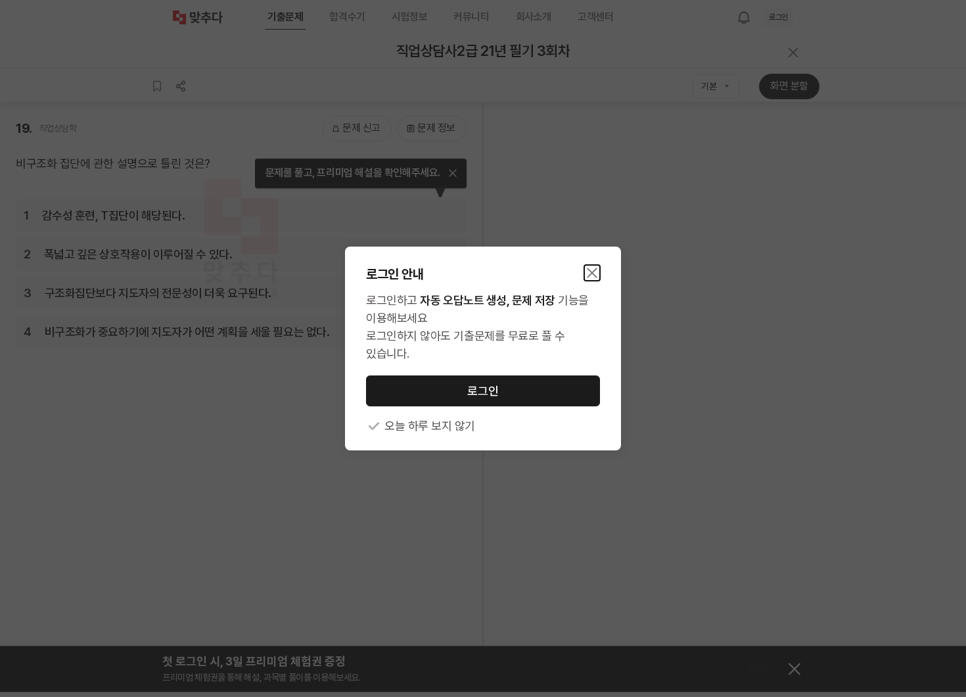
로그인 (483, 391)
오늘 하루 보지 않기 (429, 426)
